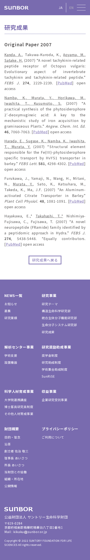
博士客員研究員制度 (18, 407)
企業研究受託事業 (55, 400)
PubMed (65, 82)
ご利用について (53, 437)
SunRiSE (48, 376)
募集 (7, 311)
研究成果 (48, 332)
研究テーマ (50, 304)
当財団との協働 (15, 472)
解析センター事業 (19, 347)
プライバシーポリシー (60, 428)
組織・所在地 (14, 479)
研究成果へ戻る (45, 260)
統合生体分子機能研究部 (59, 318)
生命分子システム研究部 (59, 325)
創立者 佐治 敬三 (16, 451)
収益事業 (49, 391)
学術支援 (10, 355)
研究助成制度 (51, 362)
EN (71, 7)
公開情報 (10, 486)
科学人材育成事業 (19, 391)
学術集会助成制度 (55, 369)
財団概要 (11, 428)
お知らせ (10, 304)
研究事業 (49, 295)
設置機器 (10, 362)
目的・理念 (12, 437)
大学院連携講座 (15, 400)
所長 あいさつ (14, 465)
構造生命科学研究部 (56, 311)
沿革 (7, 444)
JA (60, 7)
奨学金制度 (50, 355)
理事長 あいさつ (16, 458)
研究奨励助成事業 (56, 347)
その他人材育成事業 (18, 414)
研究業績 (10, 318)
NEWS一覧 (13, 295)
